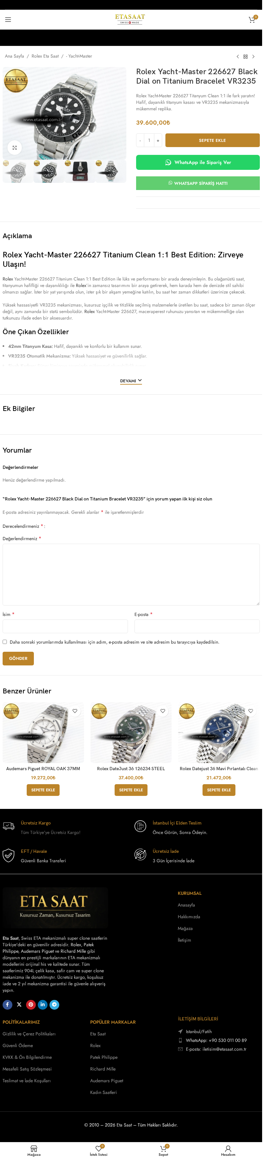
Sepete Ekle (212, 140)
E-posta (143, 614)
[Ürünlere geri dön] (245, 57)
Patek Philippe (104, 1057)
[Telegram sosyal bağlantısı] (54, 1005)
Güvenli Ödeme (18, 1045)
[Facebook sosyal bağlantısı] (7, 1005)
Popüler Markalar (113, 1022)
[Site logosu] (131, 19)
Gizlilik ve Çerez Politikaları (29, 1033)
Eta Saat (97, 1033)
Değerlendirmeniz (22, 538)
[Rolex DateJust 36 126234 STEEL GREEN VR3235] (131, 732)
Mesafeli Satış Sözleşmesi (27, 1069)
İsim (9, 614)
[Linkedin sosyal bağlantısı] (43, 1005)
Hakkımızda (189, 916)
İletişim (184, 940)
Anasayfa (186, 905)
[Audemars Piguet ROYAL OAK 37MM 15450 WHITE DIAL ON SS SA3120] (43, 732)
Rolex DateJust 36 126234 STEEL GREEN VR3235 (131, 771)
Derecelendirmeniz (23, 526)
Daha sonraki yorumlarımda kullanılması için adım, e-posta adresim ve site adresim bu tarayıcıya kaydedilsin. (114, 642)
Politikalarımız (21, 1022)
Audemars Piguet (37, 951)
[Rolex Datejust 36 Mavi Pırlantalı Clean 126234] (219, 732)
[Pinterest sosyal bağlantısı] (31, 1005)
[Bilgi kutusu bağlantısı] (65, 828)
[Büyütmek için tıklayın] (14, 147)
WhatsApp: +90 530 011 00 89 (216, 1040)
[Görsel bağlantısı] (55, 907)
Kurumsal (190, 893)
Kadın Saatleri (103, 1092)
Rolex (8, 279)
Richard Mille (73, 951)
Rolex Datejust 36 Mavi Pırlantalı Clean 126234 (219, 771)
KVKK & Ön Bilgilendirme (27, 1057)
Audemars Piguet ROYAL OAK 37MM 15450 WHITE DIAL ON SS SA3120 (43, 771)
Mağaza (185, 928)
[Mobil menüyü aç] (8, 19)
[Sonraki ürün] (253, 57)
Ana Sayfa (14, 56)
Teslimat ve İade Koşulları (27, 1080)
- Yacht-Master (79, 56)
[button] (43, 790)
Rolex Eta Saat (45, 56)
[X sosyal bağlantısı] (19, 1005)
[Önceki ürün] (238, 57)
